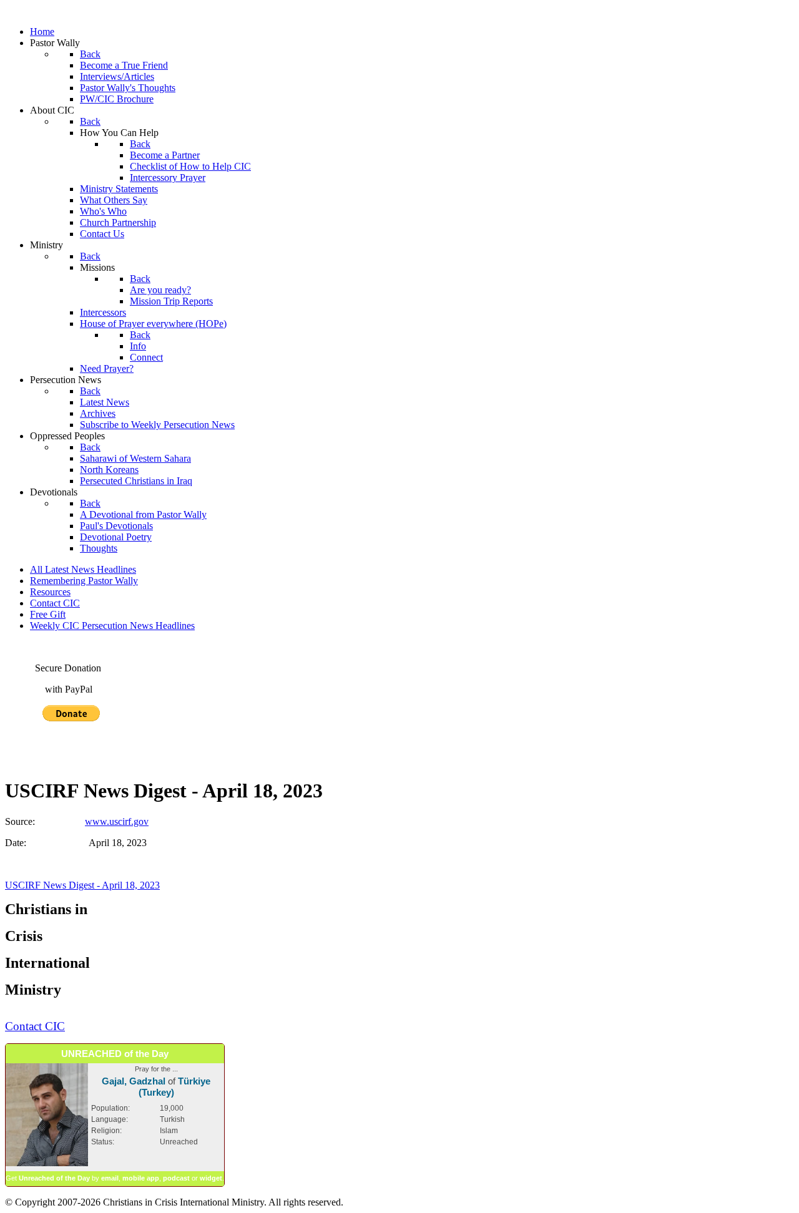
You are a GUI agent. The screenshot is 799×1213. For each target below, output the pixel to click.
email (110, 1178)
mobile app (140, 1178)
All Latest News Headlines (83, 569)
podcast (176, 1178)
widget (211, 1178)
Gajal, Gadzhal (133, 1081)
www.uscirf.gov (117, 821)
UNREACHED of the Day (115, 1053)
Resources (50, 592)
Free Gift (48, 614)
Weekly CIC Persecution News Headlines (112, 625)
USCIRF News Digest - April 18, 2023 (82, 885)
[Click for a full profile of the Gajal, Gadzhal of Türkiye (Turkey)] (47, 1163)
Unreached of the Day (54, 1178)
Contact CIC (55, 603)
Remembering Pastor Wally (84, 580)
